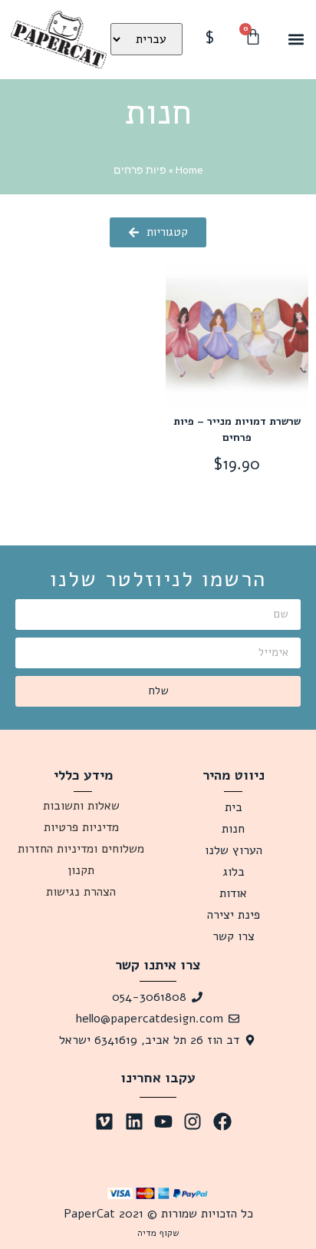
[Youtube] (163, 1121)
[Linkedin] (133, 1121)
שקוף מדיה (158, 1233)
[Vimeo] (104, 1121)
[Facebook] (222, 1121)
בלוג (233, 872)
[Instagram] (192, 1121)
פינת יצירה (233, 915)
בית (233, 807)
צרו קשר (233, 936)
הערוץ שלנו (233, 850)
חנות (233, 829)
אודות (233, 893)
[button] (295, 39)
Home (189, 170)
